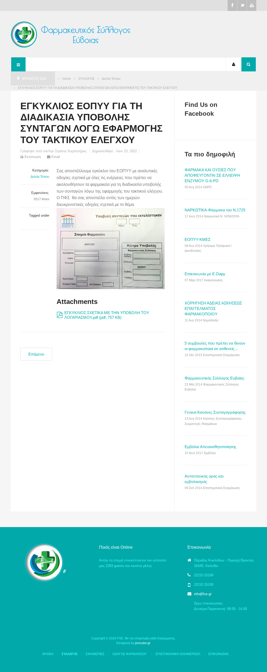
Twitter (242, 5)
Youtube (251, 5)
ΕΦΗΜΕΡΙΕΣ (95, 654)
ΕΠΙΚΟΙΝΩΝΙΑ (218, 654)
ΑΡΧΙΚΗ (47, 654)
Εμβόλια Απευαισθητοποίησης (210, 446)
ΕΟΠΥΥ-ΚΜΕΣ (197, 239)
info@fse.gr (202, 594)
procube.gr (142, 643)
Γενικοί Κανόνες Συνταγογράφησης (215, 412)
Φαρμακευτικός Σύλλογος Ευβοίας (214, 378)
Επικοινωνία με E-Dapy (205, 274)
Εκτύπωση (32, 157)
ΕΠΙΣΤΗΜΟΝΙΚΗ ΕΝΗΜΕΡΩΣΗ (178, 654)
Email (55, 157)
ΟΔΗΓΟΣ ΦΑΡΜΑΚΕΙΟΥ (130, 654)
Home (66, 79)
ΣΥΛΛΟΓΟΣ (86, 79)
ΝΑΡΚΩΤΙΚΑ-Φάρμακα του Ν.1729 (215, 210)
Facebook (232, 5)
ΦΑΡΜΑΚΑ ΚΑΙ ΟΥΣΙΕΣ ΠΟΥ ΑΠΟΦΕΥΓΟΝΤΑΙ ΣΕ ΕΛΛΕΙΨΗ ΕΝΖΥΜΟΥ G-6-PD (212, 175)
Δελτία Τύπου (111, 79)
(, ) (106, 315)
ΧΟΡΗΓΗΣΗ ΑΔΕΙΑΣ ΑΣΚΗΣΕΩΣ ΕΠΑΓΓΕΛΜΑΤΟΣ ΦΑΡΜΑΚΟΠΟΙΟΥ (213, 308)
